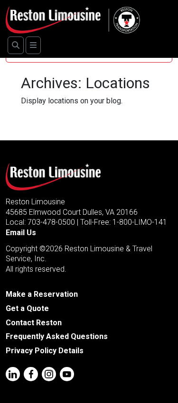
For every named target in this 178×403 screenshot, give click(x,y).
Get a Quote (27, 308)
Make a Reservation (42, 294)
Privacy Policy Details (45, 350)
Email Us (21, 232)
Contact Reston (34, 322)
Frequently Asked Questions (57, 336)
